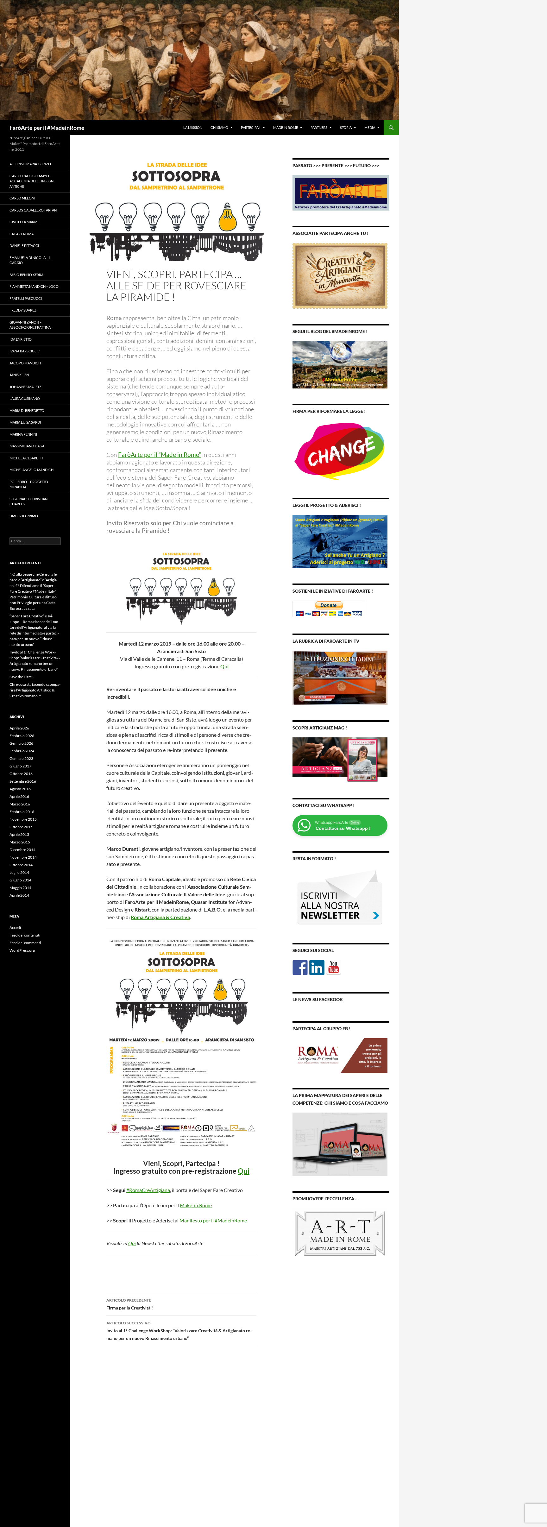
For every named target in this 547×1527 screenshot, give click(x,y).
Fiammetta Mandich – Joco (34, 286)
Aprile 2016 (19, 796)
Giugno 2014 (20, 880)
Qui (224, 666)
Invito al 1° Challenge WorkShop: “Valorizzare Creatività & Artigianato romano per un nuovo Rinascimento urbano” (179, 1331)
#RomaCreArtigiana (148, 1190)
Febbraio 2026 (21, 735)
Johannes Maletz (25, 387)
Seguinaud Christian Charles (28, 501)
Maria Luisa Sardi (25, 422)
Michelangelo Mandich (31, 470)
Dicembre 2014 (22, 849)
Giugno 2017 (20, 766)
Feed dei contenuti (24, 935)
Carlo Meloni (22, 198)
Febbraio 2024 (21, 750)
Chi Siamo (219, 127)
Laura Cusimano (24, 398)
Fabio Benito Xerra (26, 275)
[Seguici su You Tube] (333, 967)
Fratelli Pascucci (25, 298)
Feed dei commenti (25, 942)
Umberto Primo (23, 516)
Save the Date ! (21, 676)
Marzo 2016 (19, 804)
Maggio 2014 (20, 887)
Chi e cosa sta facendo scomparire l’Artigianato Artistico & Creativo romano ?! (34, 690)
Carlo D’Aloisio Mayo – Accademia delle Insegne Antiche (32, 181)
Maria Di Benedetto (26, 410)
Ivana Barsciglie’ (24, 351)
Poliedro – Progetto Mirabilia (28, 484)
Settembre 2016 (22, 781)
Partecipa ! (251, 127)
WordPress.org (22, 950)
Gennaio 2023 (21, 758)
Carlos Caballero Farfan (33, 210)
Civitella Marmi (23, 222)
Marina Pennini (23, 434)
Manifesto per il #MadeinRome (213, 1220)
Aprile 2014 (19, 895)
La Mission (192, 127)
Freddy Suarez (22, 310)
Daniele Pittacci (24, 245)
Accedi (15, 927)
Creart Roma (21, 234)
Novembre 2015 (23, 819)
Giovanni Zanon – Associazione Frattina (30, 325)
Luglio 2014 (19, 872)
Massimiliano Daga (26, 446)
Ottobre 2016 (21, 773)
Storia (346, 127)
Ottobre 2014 (21, 864)
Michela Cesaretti (26, 458)
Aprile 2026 (19, 728)
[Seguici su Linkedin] (316, 967)
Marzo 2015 (19, 842)
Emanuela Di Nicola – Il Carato (30, 260)
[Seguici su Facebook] (300, 967)
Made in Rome (285, 127)
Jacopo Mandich (25, 363)
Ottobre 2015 (21, 826)
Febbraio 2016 (21, 811)
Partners (319, 127)
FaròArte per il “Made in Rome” (159, 454)
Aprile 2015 (19, 834)
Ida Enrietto (20, 339)
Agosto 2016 (20, 788)
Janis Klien (19, 375)
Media (369, 127)
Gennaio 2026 (21, 743)
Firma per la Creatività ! (129, 1304)
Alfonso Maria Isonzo (30, 164)
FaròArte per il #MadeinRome (47, 127)
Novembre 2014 (23, 857)
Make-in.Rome (196, 1205)
